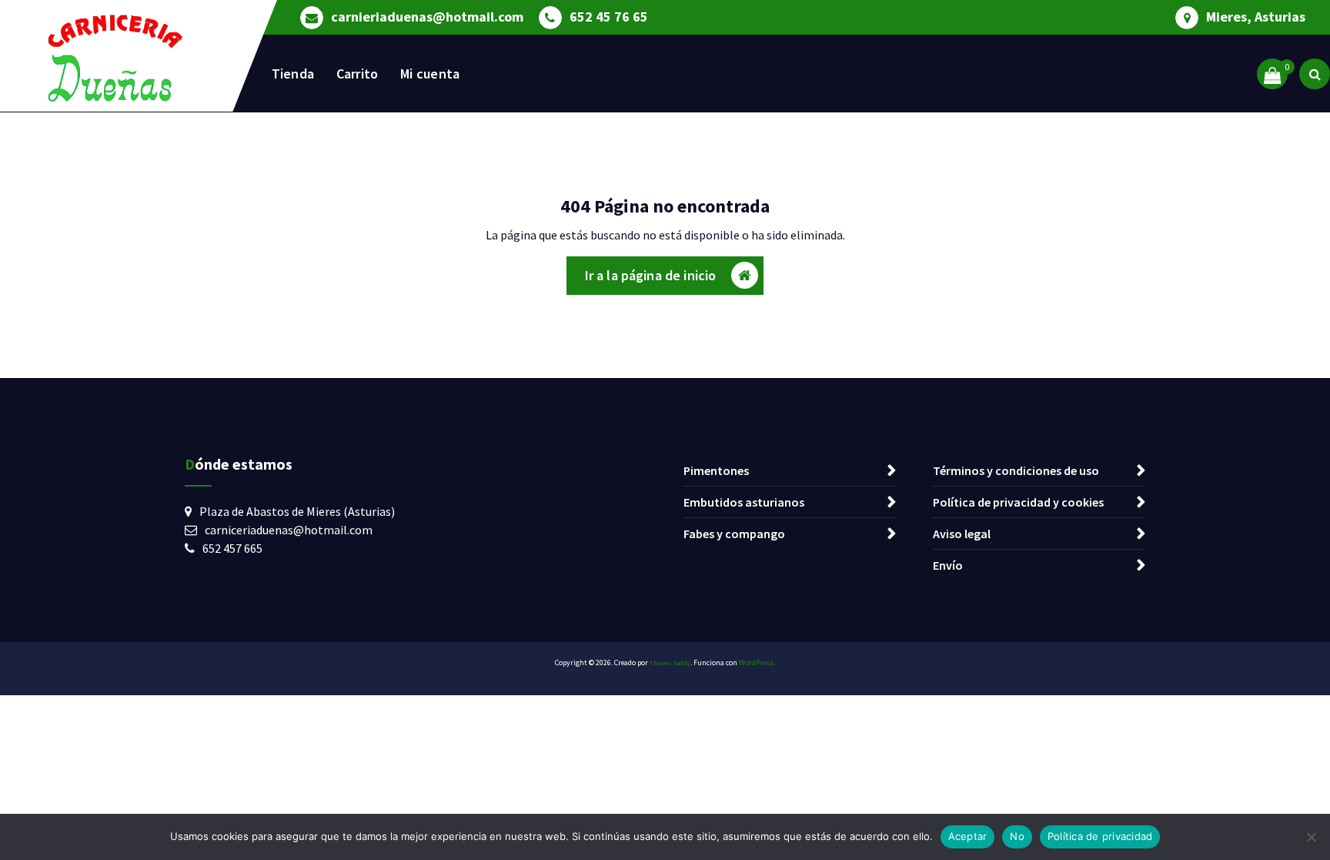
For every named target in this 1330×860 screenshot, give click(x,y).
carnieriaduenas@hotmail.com (427, 16)
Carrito (357, 73)
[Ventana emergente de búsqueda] (1314, 74)
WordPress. (757, 663)
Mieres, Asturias (1255, 16)
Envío (948, 565)
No (1017, 836)
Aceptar (967, 836)
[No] (1310, 837)
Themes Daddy (670, 663)
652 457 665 (232, 548)
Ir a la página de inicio (651, 275)
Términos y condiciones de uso (1016, 470)
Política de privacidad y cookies (1018, 502)
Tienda (293, 73)
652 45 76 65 (609, 16)
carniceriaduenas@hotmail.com (289, 529)
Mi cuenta (430, 73)
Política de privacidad (1100, 836)
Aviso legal (962, 533)
